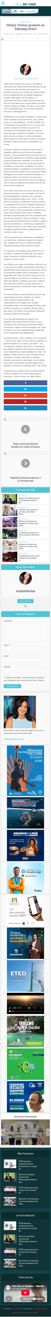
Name (7, 645)
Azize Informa (17, 1308)
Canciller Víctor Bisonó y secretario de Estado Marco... (28, 512)
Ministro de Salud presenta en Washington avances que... (29, 500)
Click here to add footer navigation (25, 1312)
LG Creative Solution (40, 1308)
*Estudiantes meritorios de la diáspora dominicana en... (29, 558)
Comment (8, 621)
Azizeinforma (42, 34)
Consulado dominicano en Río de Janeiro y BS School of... (29, 535)
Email (7, 656)
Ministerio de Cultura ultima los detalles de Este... (25, 1134)
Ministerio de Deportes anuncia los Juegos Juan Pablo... (28, 546)
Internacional (25, 22)
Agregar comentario (24, 34)
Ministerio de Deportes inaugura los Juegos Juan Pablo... (28, 523)
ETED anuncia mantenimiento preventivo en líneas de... (28, 1165)
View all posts (25, 601)
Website (7, 667)
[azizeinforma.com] (25, 3)
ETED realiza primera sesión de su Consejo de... (28, 1190)
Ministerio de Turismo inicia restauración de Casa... (29, 1201)
